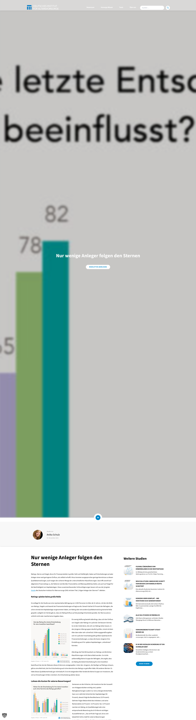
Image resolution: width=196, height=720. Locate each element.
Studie (33, 590)
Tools (121, 7)
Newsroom (90, 7)
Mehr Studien (144, 664)
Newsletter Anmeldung (98, 267)
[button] (4, 715)
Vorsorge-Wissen (107, 7)
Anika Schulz (53, 534)
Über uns (133, 7)
